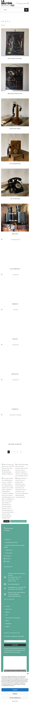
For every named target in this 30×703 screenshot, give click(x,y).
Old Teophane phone (15, 163)
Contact (7, 606)
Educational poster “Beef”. (15, 58)
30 (9, 21)
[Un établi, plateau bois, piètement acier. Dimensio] (21, 470)
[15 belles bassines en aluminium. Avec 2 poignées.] (21, 487)
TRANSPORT (8, 623)
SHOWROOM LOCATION (11, 542)
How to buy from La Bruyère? (12, 618)
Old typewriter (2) (15, 269)
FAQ (6, 615)
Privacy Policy (15, 701)
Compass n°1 (15, 409)
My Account (8, 609)
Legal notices (8, 550)
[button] (28, 673)
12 (5, 21)
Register (7, 612)
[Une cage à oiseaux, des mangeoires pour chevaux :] (8, 498)
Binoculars (15, 234)
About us (7, 539)
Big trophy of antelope (15, 444)
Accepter (15, 690)
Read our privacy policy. (15, 652)
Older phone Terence (15, 128)
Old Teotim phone (15, 198)
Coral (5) (15, 339)
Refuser (15, 694)
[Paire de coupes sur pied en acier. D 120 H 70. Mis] (8, 470)
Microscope (15, 374)
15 (7, 21)
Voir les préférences (15, 698)
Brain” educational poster (15, 93)
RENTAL (7, 621)
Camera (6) (15, 304)
